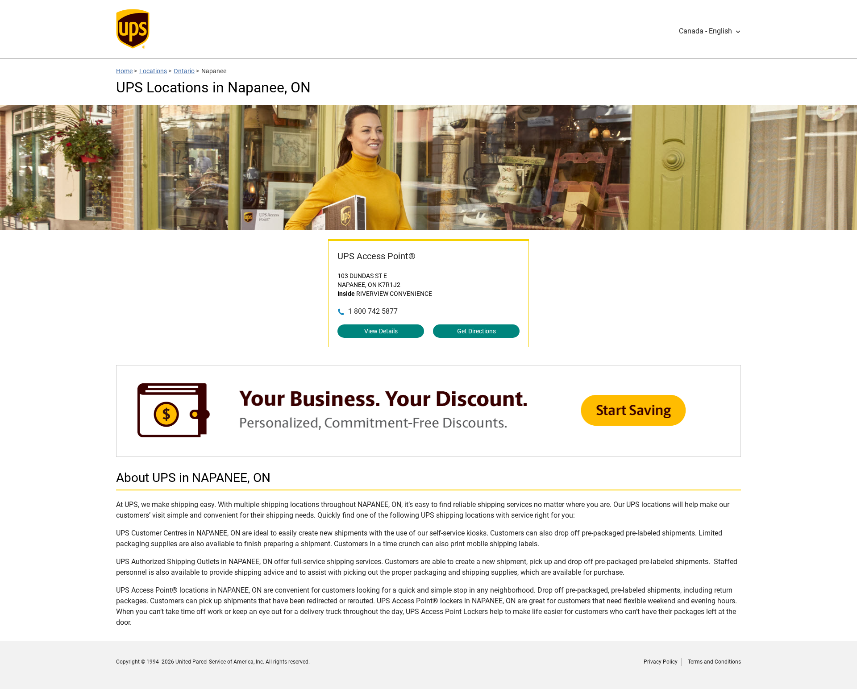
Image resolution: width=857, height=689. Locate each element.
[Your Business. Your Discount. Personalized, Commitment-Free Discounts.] (428, 452)
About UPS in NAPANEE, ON (193, 477)
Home (124, 71)
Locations (153, 71)
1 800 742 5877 (373, 311)
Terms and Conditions (714, 662)
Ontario (184, 71)
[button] (710, 31)
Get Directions (476, 331)
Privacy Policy (661, 662)
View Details (381, 331)
